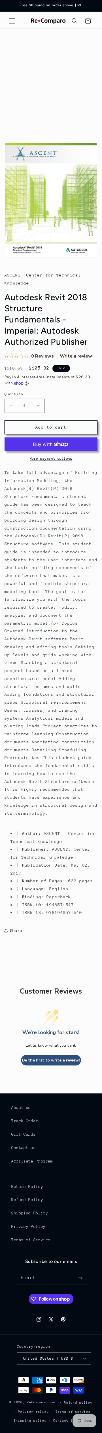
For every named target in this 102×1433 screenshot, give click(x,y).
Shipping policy (30, 1420)
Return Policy (27, 1186)
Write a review (76, 356)
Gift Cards (23, 1134)
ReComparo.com (41, 1402)
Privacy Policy (28, 1226)
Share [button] (16, 930)
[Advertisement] (51, 82)
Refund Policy (27, 1199)
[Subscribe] (80, 1278)
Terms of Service (30, 1240)
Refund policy (78, 1402)
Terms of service (73, 1412)
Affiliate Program (32, 1161)
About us (21, 1107)
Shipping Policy (29, 1213)
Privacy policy (33, 1412)
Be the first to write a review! (51, 1060)
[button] (11, 21)
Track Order (24, 1121)
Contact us (23, 1147)
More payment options (51, 459)
